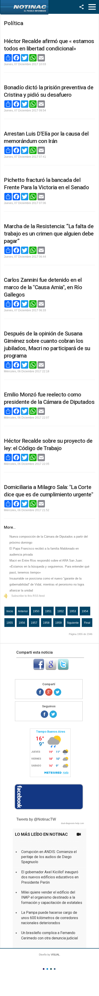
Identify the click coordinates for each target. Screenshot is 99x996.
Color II (47, 969)
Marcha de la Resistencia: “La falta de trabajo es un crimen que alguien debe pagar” (49, 233)
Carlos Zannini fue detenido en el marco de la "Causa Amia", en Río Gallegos (43, 287)
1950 (36, 611)
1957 (34, 622)
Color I (43, 969)
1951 (48, 611)
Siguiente (73, 622)
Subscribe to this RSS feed (28, 595)
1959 (58, 622)
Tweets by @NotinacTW (36, 819)
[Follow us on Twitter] (53, 714)
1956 (22, 622)
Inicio (9, 611)
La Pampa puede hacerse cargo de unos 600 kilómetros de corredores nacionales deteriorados (49, 917)
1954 (85, 611)
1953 (73, 611)
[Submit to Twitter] (63, 669)
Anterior (23, 611)
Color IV (54, 969)
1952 (60, 611)
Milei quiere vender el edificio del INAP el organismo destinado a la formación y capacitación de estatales (51, 897)
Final (87, 622)
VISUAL (55, 954)
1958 (46, 622)
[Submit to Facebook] (38, 669)
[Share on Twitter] (57, 692)
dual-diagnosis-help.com (72, 823)
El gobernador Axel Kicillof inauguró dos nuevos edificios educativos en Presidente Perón (50, 877)
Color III (51, 969)
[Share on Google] (48, 692)
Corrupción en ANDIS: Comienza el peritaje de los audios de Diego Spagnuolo (49, 857)
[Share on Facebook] (40, 692)
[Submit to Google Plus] (50, 669)
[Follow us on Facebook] (44, 714)
